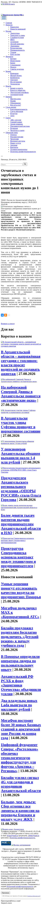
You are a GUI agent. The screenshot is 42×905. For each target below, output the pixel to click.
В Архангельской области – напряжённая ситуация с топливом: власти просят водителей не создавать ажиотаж (20, 363)
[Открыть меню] (4, 18)
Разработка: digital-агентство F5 (33, 896)
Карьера (9, 97)
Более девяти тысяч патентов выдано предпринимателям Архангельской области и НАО (21, 524)
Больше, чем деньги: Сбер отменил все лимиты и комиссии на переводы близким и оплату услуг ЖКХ (20, 810)
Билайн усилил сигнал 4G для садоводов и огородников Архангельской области (21, 784)
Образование (15, 103)
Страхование (15, 65)
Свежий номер (16, 122)
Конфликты (15, 78)
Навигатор (14, 27)
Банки (12, 63)
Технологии (15, 84)
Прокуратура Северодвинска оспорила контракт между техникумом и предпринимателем (18, 557)
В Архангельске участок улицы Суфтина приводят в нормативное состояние (20, 424)
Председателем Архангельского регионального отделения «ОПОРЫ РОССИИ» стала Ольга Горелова (21, 489)
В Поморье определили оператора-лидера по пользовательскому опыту (20, 663)
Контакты (14, 147)
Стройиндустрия (17, 37)
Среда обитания (16, 111)
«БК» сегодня (15, 120)
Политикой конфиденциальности (20, 887)
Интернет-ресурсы (17, 141)
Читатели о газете (17, 130)
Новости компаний (18, 29)
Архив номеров (16, 124)
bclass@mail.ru (12, 836)
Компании (14, 73)
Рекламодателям (16, 137)
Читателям (14, 139)
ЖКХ (12, 40)
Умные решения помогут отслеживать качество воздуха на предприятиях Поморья (21, 590)
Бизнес (8, 71)
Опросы (13, 135)
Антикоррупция (16, 95)
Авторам (13, 145)
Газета (8, 118)
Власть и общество (17, 90)
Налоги (13, 67)
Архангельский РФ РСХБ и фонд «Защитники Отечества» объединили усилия (21, 685)
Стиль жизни (11, 107)
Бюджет (13, 59)
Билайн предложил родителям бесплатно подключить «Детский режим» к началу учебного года (19, 636)
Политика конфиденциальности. (22, 838)
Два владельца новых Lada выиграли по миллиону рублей (19, 704)
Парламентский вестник (20, 126)
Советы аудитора (17, 69)
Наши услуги (15, 143)
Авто (12, 116)
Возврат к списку (8, 324)
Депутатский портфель (19, 92)
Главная (9, 23)
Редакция (14, 128)
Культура (13, 114)
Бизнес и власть (16, 88)
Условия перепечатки (18, 149)
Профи (13, 101)
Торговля (14, 80)
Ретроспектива (16, 48)
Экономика (14, 46)
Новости (9, 25)
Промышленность (17, 50)
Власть (8, 86)
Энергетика (15, 33)
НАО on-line (15, 54)
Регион (8, 31)
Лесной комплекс (17, 44)
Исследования (16, 82)
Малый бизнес (16, 76)
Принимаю (5, 893)
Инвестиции (15, 61)
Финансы (9, 57)
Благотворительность (18, 109)
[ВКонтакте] (2, 315)
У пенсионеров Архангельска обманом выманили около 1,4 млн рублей (20, 455)
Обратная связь (12, 133)
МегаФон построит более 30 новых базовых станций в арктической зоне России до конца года (21, 729)
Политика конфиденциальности (23, 152)
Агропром (14, 42)
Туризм (13, 52)
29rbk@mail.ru (33, 836)
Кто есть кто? (15, 105)
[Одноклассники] (5, 315)
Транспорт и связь (17, 35)
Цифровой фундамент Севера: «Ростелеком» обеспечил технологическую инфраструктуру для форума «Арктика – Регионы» (19, 758)
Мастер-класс (15, 99)
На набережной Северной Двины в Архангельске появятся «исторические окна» (20, 393)
